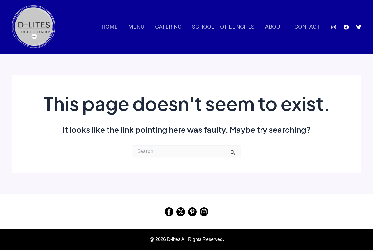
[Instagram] (333, 27)
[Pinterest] (192, 211)
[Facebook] (346, 27)
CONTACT (307, 27)
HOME (109, 27)
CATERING (168, 27)
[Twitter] (358, 27)
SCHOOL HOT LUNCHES (223, 27)
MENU (136, 27)
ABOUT (274, 27)
